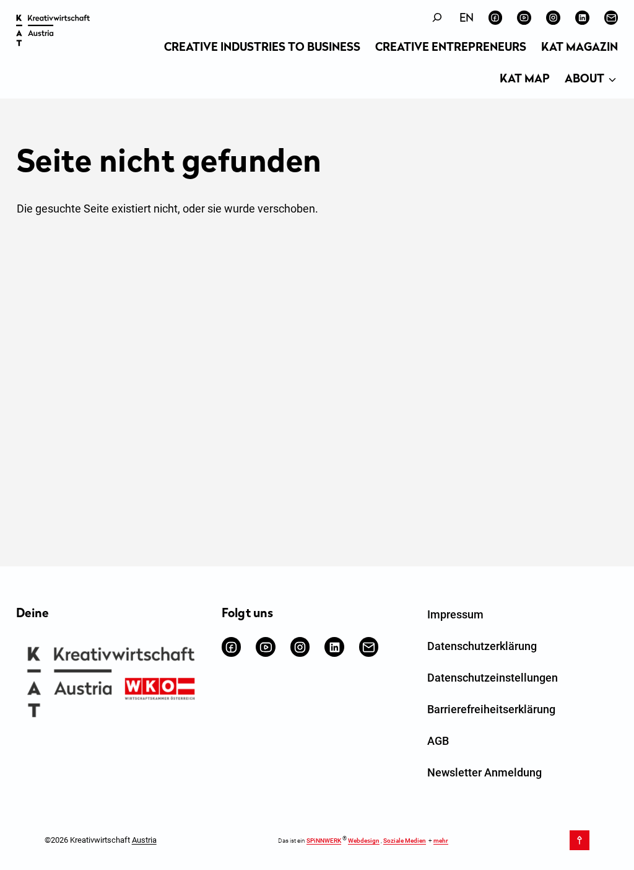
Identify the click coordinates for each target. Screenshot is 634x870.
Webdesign (364, 841)
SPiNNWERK (323, 841)
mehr (440, 841)
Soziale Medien (404, 841)
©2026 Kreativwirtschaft (101, 840)
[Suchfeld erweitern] (437, 17)
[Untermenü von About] (612, 80)
